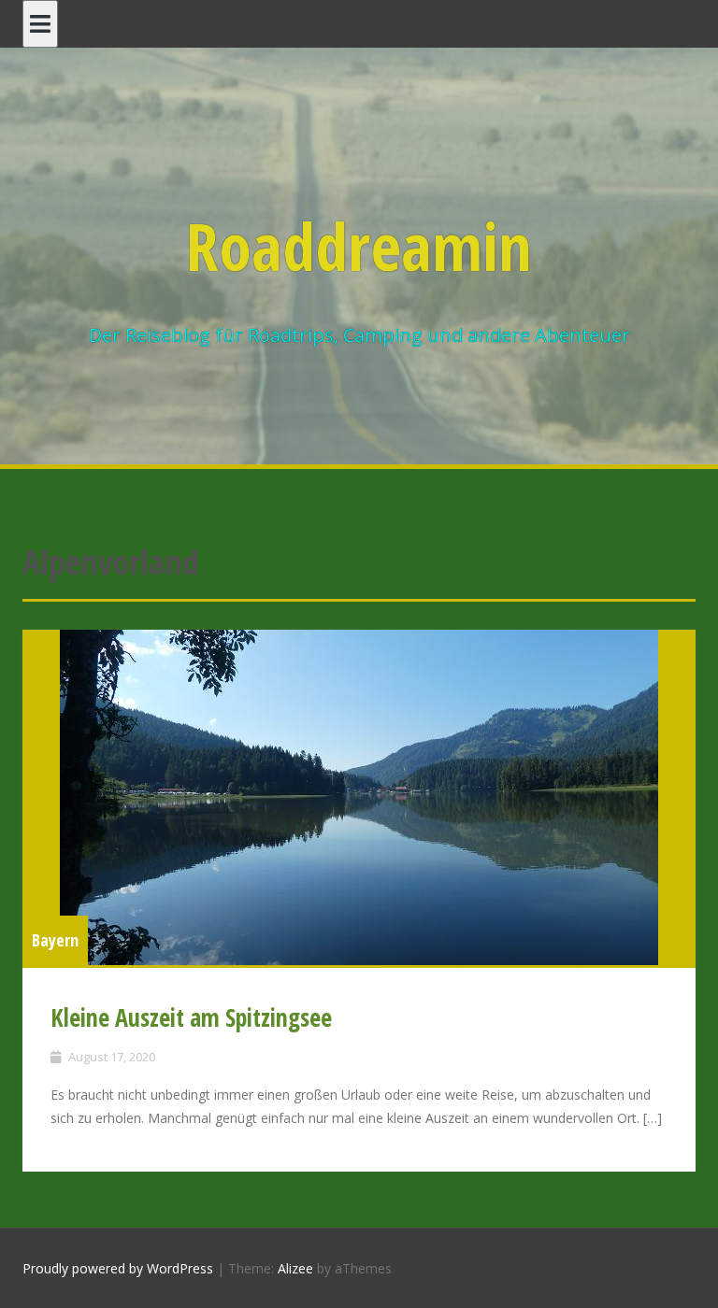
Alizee (295, 1268)
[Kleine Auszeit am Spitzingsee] (359, 797)
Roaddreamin (359, 246)
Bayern (55, 940)
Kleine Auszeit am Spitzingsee (191, 1017)
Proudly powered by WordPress (117, 1268)
